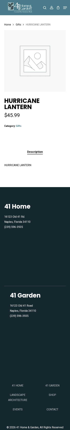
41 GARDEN (52, 385)
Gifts (18, 24)
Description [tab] (35, 151)
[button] (65, 7)
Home (7, 24)
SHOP (52, 395)
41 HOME (17, 385)
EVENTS (18, 409)
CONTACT (52, 409)
